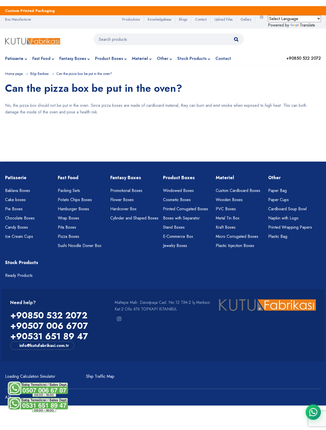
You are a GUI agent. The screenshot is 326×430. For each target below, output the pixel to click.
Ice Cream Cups (19, 236)
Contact (201, 19)
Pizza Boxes (68, 236)
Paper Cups (278, 200)
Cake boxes (15, 200)
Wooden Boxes (229, 200)
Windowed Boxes (178, 190)
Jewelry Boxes (175, 246)
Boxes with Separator (181, 218)
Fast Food (41, 58)
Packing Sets (69, 190)
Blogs (183, 19)
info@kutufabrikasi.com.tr (44, 345)
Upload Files (223, 19)
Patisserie (14, 58)
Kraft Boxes (226, 227)
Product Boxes (109, 58)
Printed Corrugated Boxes (185, 209)
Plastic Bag (277, 236)
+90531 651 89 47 (49, 336)
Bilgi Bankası (39, 73)
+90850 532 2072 (48, 315)
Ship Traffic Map (100, 376)
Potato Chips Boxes (75, 200)
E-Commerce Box (178, 236)
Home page (14, 73)
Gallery (245, 19)
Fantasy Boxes (72, 58)
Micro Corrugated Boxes (237, 236)
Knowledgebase (159, 19)
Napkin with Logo (283, 218)
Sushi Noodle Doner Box (79, 246)
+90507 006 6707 (49, 326)
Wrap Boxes (68, 218)
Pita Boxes (67, 227)
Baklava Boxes (17, 190)
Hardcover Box (123, 209)
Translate (307, 25)
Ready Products (19, 275)
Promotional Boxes (126, 190)
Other (162, 58)
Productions (131, 19)
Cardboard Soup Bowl (287, 209)
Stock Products (192, 58)
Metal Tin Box (227, 218)
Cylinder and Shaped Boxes (134, 218)
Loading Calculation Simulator (30, 376)
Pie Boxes (14, 209)
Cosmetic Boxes (177, 200)
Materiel (140, 58)
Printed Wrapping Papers (290, 227)
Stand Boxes (174, 227)
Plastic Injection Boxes (235, 246)
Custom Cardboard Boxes (238, 190)
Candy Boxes (16, 227)
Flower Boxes (122, 200)
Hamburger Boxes (73, 209)
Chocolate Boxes (20, 218)
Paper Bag (277, 190)
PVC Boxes (226, 209)
